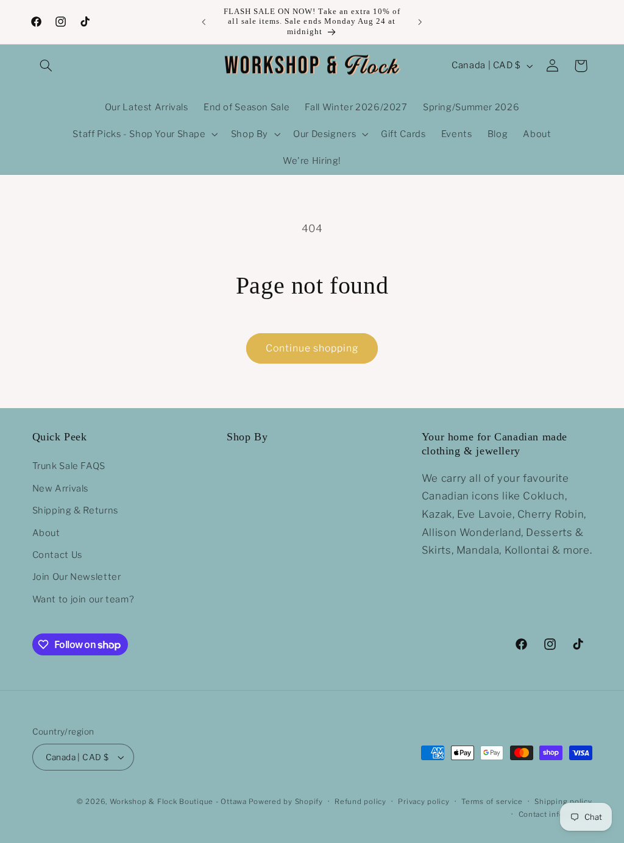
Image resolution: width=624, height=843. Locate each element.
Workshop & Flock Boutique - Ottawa (178, 801)
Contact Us (57, 554)
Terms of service (492, 801)
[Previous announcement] (203, 22)
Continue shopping (312, 348)
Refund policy (360, 801)
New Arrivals (60, 488)
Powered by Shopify (285, 801)
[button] (46, 66)
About (46, 532)
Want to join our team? (83, 599)
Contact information (555, 814)
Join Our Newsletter (76, 576)
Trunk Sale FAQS (68, 465)
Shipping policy (563, 801)
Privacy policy (423, 801)
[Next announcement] (420, 22)
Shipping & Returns (75, 510)
